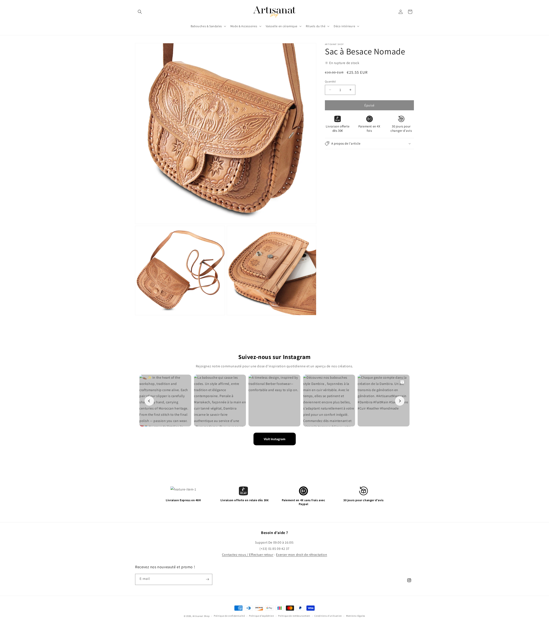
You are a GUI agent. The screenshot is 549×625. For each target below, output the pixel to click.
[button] (140, 11)
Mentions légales (355, 615)
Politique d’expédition (261, 615)
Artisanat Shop (201, 616)
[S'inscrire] (207, 579)
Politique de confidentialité (229, 615)
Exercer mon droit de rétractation (301, 554)
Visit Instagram (274, 439)
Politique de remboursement (294, 615)
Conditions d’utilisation (328, 615)
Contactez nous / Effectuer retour (247, 554)
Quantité (330, 81)
